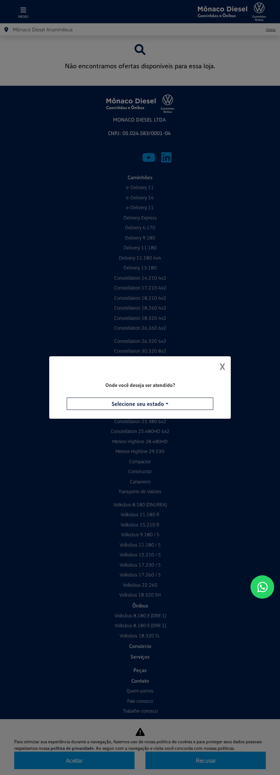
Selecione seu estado (138, 403)
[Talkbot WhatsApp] (262, 587)
